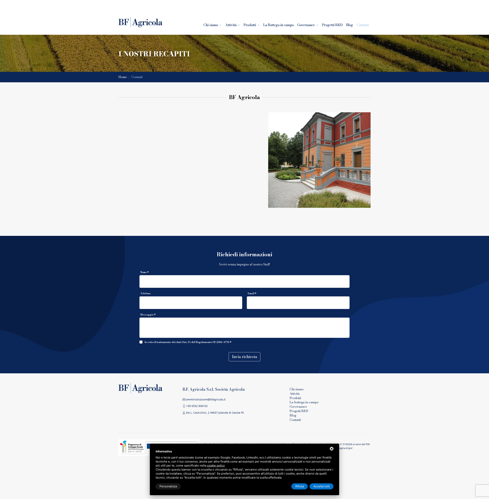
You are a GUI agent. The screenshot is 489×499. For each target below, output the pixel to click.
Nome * (144, 272)
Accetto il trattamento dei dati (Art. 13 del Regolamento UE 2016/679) (186, 342)
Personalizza (168, 486)
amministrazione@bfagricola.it (205, 399)
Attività (231, 24)
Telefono (145, 293)
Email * (252, 293)
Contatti (363, 24)
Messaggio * (148, 314)
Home (123, 77)
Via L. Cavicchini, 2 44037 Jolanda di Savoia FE (214, 412)
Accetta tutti (321, 486)
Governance (306, 24)
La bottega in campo (304, 402)
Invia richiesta (244, 357)
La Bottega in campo (278, 24)
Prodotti (250, 24)
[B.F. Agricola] (140, 387)
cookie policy (216, 465)
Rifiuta (299, 486)
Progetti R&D (332, 24)
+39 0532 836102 (196, 406)
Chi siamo (211, 24)
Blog (349, 24)
